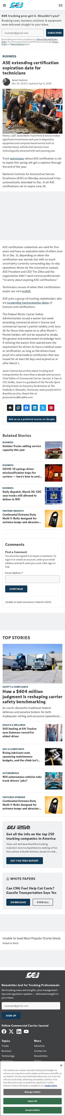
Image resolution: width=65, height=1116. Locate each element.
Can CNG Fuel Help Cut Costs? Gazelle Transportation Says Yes (31, 890)
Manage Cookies (32, 1092)
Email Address (14, 573)
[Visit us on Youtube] (26, 1031)
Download (18, 902)
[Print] (10, 408)
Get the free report (25, 860)
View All (43, 902)
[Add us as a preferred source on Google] (18, 408)
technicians (17, 158)
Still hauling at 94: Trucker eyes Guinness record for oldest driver (20, 732)
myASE (26, 291)
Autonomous (11, 773)
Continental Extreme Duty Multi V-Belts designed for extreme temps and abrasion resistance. (21, 518)
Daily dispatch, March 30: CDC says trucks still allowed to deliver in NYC (22, 495)
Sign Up (11, 1015)
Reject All (32, 1101)
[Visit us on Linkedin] (19, 1031)
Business (9, 56)
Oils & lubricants (13, 749)
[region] (32, 1088)
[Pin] (51, 408)
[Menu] (4, 5)
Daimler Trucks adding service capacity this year (22, 448)
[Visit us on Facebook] (4, 1031)
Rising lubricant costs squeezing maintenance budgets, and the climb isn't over (20, 756)
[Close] (61, 1065)
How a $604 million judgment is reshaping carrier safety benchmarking (32, 696)
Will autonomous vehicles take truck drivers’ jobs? (22, 778)
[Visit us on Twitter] (11, 1031)
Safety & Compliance (15, 686)
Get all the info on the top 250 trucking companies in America (31, 836)
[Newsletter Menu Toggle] (60, 5)
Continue (16, 589)
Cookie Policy (50, 1085)
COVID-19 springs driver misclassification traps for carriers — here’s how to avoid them (22, 473)
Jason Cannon (19, 80)
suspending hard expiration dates (28, 302)
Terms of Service (17, 44)
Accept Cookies (32, 1110)
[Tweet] (43, 408)
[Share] (26, 408)
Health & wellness (14, 725)
